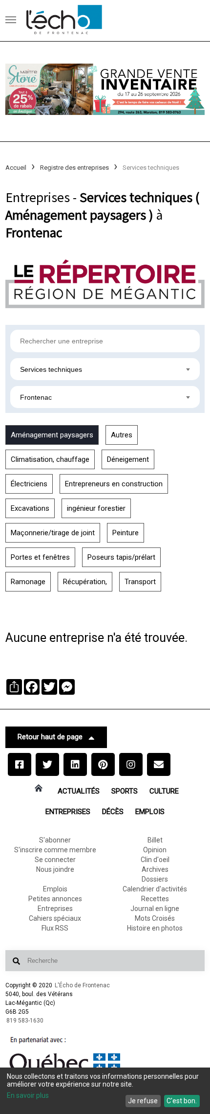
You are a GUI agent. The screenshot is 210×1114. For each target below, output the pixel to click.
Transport (140, 581)
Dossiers (155, 879)
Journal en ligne (154, 908)
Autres (121, 435)
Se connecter (55, 860)
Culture (164, 791)
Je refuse (143, 1101)
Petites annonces (55, 899)
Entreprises (67, 811)
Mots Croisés (155, 918)
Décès (113, 811)
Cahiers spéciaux (55, 918)
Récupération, (85, 581)
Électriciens (29, 483)
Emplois (150, 811)
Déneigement (128, 459)
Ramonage (28, 581)
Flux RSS (55, 928)
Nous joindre (55, 869)
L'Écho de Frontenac (82, 985)
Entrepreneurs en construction (114, 483)
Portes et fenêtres (40, 557)
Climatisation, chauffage (50, 459)
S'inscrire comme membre (55, 850)
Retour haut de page (50, 736)
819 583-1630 (24, 1020)
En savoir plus (28, 1095)
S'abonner (55, 840)
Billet (155, 840)
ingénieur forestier (96, 508)
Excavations (30, 508)
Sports (124, 791)
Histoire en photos (155, 928)
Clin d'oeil (155, 860)
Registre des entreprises (74, 167)
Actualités (79, 791)
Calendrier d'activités (155, 889)
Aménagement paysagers (52, 435)
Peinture (125, 532)
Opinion (155, 850)
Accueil (15, 167)
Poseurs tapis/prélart (121, 557)
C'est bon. (182, 1101)
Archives (155, 869)
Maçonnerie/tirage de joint (53, 532)
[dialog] (105, 1091)
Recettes (155, 899)
